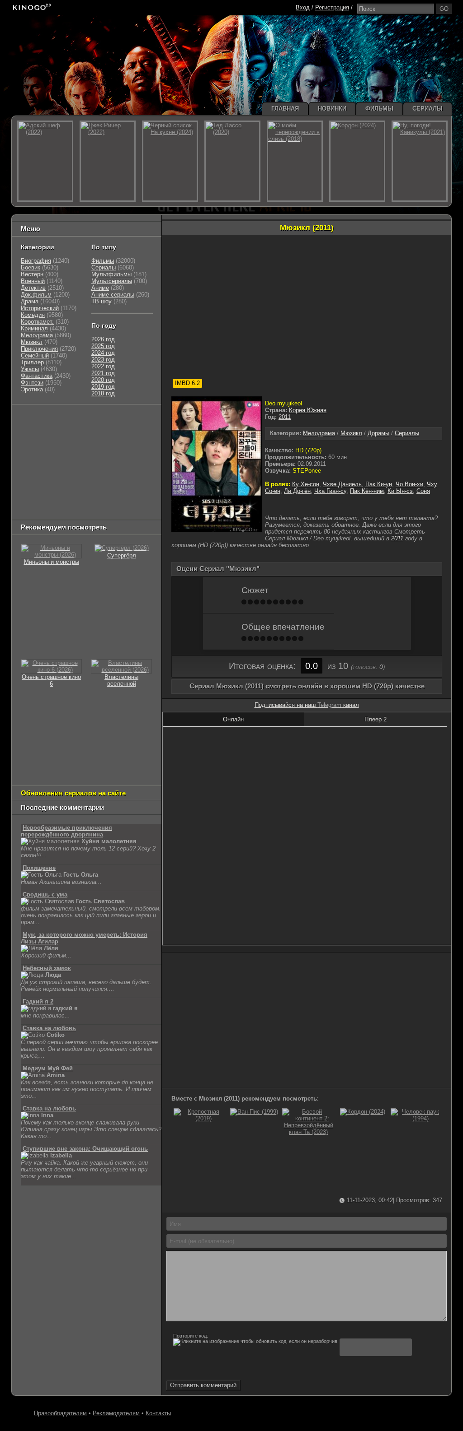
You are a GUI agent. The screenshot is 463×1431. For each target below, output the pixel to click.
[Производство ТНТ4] (126, 420)
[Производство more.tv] (82, 487)
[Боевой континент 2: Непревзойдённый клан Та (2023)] (308, 1132)
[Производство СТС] (62, 420)
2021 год (103, 373)
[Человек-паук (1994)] (417, 1118)
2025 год (103, 346)
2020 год (103, 379)
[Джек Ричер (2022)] (108, 161)
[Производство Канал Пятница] (85, 510)
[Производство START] (34, 499)
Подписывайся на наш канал (307, 705)
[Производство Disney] (87, 476)
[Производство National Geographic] (91, 442)
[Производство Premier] (130, 487)
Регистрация (332, 7)
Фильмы (102, 260)
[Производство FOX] (32, 454)
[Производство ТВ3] (53, 431)
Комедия (33, 314)
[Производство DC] (117, 476)
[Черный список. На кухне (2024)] (170, 161)
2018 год (103, 393)
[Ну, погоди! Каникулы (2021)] (420, 161)
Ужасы (30, 369)
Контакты (158, 1413)
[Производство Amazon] (65, 454)
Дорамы (378, 433)
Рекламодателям (116, 1413)
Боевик (30, 267)
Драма (29, 301)
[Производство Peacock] (73, 499)
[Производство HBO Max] (115, 499)
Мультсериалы (111, 281)
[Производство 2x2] (32, 431)
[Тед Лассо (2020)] (232, 161)
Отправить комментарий (203, 1385)
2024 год (103, 352)
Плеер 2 (375, 719)
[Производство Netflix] (43, 476)
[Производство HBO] (112, 465)
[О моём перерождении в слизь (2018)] (295, 161)
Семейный (35, 355)
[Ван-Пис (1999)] (254, 1111)
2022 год (103, 366)
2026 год (103, 339)
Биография (36, 260)
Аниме (100, 287)
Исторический (40, 308)
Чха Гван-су (330, 491)
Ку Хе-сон (305, 484)
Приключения (39, 348)
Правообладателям (60, 1413)
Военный (33, 281)
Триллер (32, 362)
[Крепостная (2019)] (200, 1118)
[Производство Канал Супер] (43, 510)
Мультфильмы (111, 274)
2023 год (103, 359)
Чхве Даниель (342, 484)
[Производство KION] (92, 420)
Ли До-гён (297, 491)
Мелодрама (319, 433)
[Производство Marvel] (39, 487)
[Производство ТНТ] (76, 431)
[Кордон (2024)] (362, 1111)
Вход (303, 7)
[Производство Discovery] (43, 442)
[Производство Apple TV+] (101, 454)
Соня (423, 491)
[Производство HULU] (34, 420)
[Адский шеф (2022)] (45, 161)
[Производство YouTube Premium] (115, 431)
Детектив (33, 287)
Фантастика (36, 375)
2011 (285, 417)
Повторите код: (190, 1335)
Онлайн (233, 719)
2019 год (103, 386)
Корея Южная (307, 410)
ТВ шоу (101, 301)
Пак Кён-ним (367, 491)
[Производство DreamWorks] (59, 465)
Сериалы (407, 433)
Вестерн (32, 274)
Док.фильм (36, 294)
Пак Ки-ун (378, 484)
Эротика (32, 389)
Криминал (34, 328)
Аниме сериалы (112, 294)
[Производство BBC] (135, 442)
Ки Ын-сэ (400, 491)
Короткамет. (37, 321)
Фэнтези (32, 382)
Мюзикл (351, 433)
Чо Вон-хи (409, 484)
